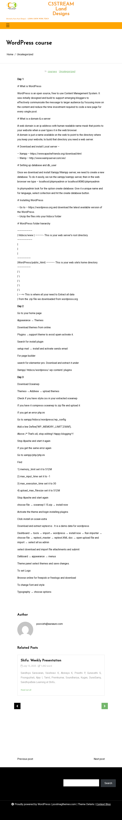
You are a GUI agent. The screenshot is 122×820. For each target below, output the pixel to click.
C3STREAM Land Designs (61, 9)
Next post (99, 758)
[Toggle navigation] (7, 25)
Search (67, 776)
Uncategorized (67, 71)
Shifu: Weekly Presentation (41, 660)
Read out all (26, 690)
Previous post (25, 758)
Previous (17, 706)
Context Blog (103, 804)
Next (105, 706)
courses (52, 71)
